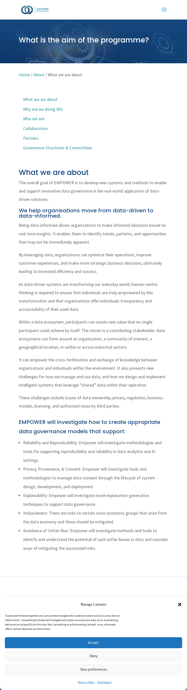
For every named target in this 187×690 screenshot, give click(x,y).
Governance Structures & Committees (57, 148)
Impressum (104, 682)
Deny (94, 656)
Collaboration (35, 128)
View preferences (93, 669)
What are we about (40, 99)
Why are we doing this (43, 109)
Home (24, 74)
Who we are (33, 118)
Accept (93, 642)
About (38, 74)
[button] (179, 604)
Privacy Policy (86, 682)
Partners (31, 138)
